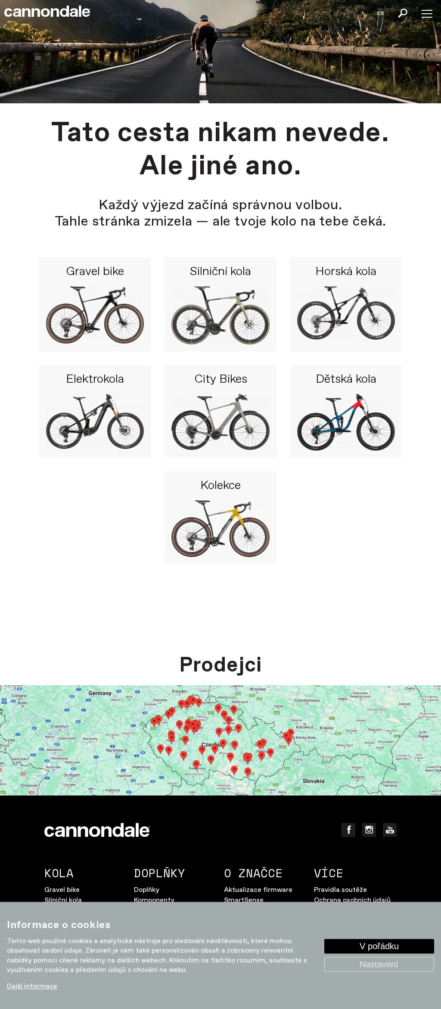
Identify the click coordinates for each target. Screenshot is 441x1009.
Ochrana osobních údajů (352, 900)
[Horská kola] (346, 315)
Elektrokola (95, 379)
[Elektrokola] (95, 422)
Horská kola (345, 272)
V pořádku (379, 946)
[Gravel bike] (95, 315)
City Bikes (220, 379)
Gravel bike (95, 272)
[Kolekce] (220, 528)
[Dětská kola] (346, 422)
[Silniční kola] (220, 315)
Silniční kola (220, 272)
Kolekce (220, 486)
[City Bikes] (220, 422)
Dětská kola (346, 379)
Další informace (32, 986)
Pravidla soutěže (340, 889)
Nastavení (379, 964)
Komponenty (154, 900)
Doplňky (146, 889)
